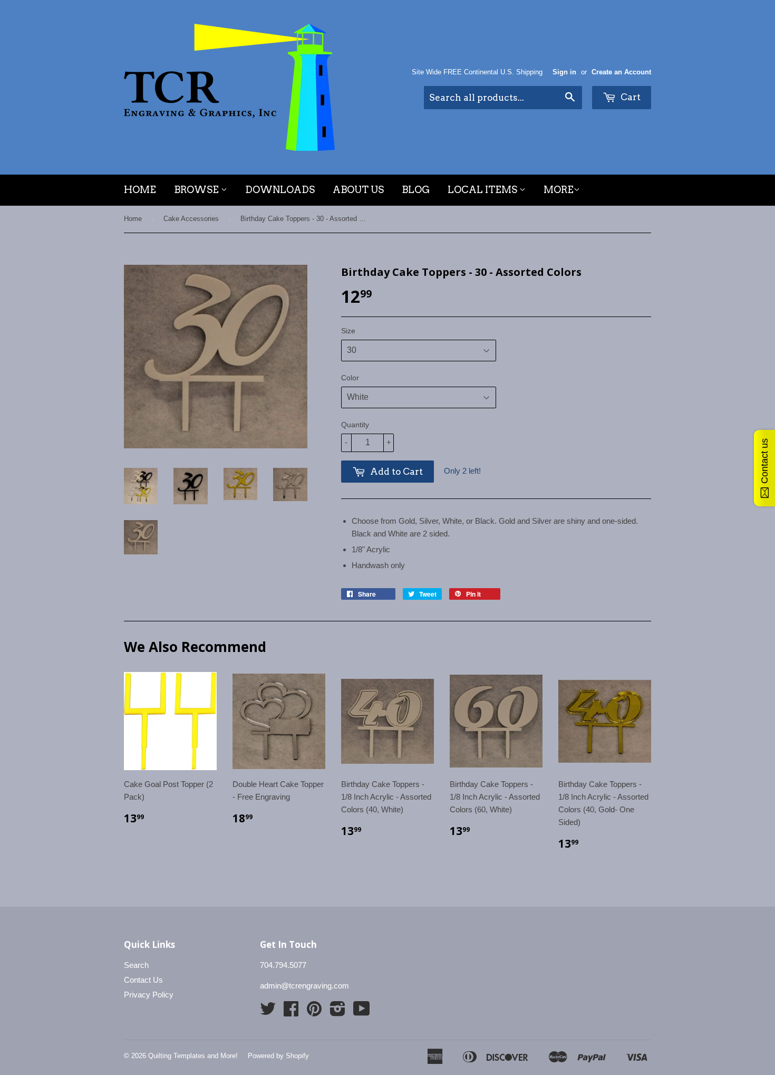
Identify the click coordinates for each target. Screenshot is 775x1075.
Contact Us (143, 979)
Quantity (355, 424)
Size (348, 331)
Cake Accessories (191, 219)
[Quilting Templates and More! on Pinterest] (314, 1011)
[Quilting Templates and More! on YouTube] (361, 1011)
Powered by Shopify (278, 1056)
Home (140, 189)
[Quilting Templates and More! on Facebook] (291, 1011)
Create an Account (621, 72)
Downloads (280, 189)
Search (136, 965)
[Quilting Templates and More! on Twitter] (268, 1011)
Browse (197, 189)
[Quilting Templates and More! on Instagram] (338, 1011)
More (559, 189)
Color (350, 377)
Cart (629, 97)
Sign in (564, 72)
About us (358, 189)
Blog (416, 189)
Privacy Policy (148, 994)
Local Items (483, 189)
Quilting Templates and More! (193, 1056)
